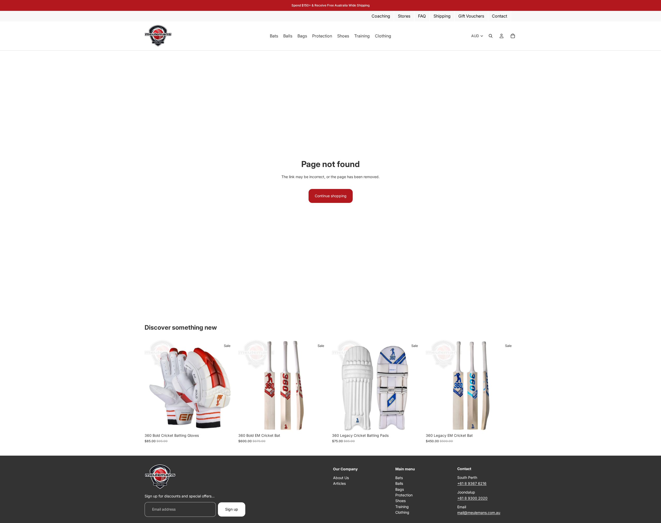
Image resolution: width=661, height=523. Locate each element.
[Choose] (227, 422)
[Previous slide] (246, 385)
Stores (404, 16)
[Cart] (512, 36)
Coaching (381, 16)
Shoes (400, 500)
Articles (339, 483)
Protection (404, 495)
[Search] (490, 36)
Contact (499, 16)
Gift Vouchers (471, 16)
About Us (341, 478)
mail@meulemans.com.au (478, 512)
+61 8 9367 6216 (471, 483)
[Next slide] (321, 385)
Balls (399, 483)
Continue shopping (331, 196)
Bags (399, 489)
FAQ (422, 16)
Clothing (402, 512)
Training (402, 506)
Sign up (231, 509)
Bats (399, 478)
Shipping (442, 16)
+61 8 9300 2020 (472, 498)
